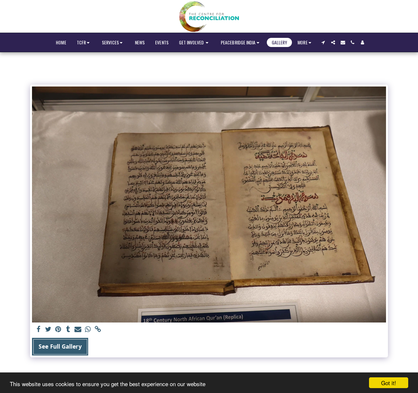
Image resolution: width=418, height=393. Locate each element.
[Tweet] (48, 329)
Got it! (388, 383)
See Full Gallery (60, 346)
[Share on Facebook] (38, 329)
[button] (84, 42)
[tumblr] (68, 329)
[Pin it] (58, 329)
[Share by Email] (78, 329)
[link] (98, 329)
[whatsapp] (87, 329)
